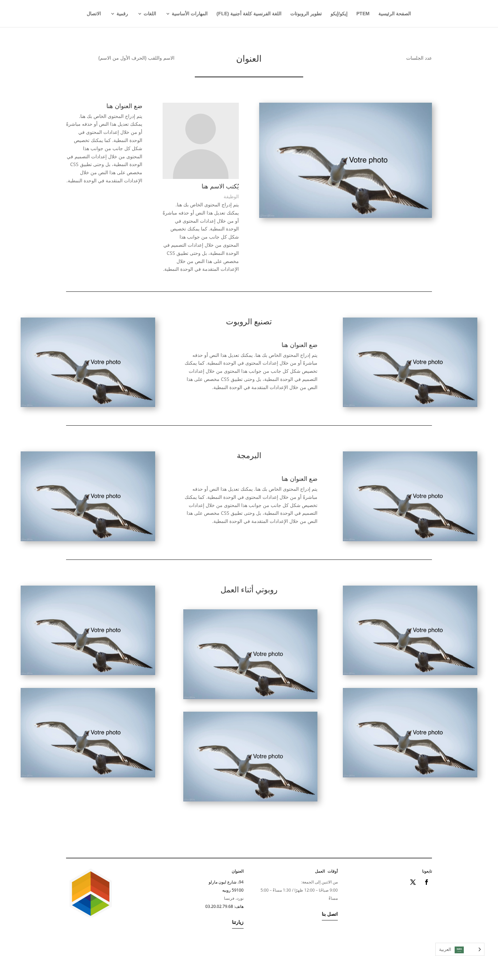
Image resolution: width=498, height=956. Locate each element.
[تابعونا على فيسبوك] (426, 882)
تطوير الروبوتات (306, 13)
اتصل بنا (330, 914)
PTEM (363, 13)
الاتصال (94, 13)
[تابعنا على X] (413, 882)
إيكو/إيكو (339, 13)
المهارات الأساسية (190, 13)
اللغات (150, 13)
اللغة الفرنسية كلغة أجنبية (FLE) (249, 13)
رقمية (122, 13)
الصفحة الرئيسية (394, 13)
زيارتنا (238, 922)
